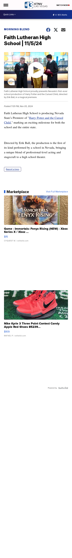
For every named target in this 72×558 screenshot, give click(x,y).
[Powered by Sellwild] (63, 388)
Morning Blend (17, 29)
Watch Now (62, 5)
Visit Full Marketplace (57, 192)
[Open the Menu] (6, 5)
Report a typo (12, 169)
